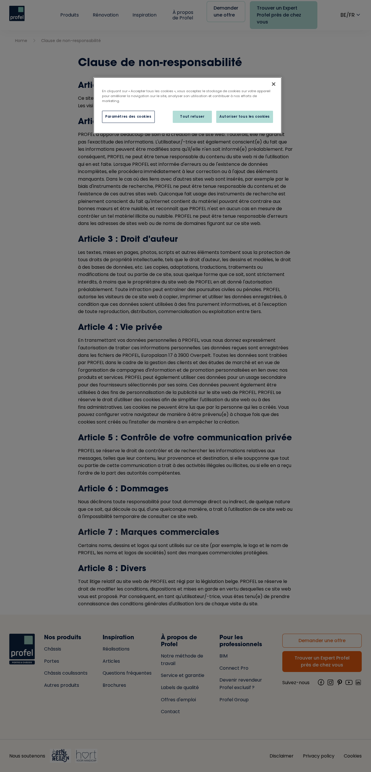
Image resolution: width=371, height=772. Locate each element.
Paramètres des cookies (128, 116)
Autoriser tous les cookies (244, 116)
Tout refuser (192, 116)
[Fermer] (273, 84)
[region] (187, 105)
